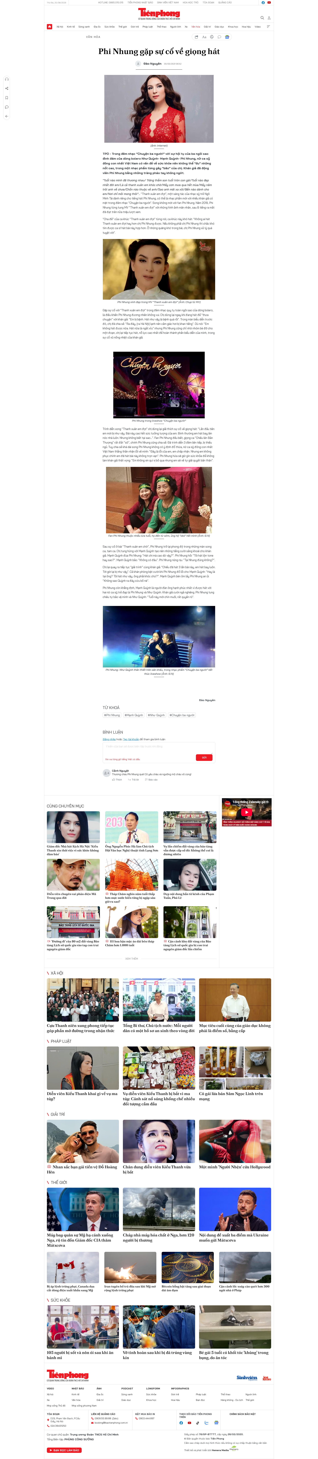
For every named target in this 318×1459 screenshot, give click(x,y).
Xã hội (60, 26)
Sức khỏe (110, 26)
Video (258, 26)
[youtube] (269, 2)
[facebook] (263, 2)
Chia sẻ (6, 88)
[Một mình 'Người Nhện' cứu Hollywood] (235, 1141)
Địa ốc (97, 26)
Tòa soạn (208, 2)
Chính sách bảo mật (243, 1414)
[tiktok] (199, 1423)
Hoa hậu (246, 26)
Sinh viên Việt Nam (168, 2)
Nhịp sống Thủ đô (56, 1405)
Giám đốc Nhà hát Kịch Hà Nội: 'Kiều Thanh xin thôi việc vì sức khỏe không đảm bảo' (73, 850)
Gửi (204, 757)
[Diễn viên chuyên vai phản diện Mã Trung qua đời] (73, 875)
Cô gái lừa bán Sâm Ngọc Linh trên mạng (231, 1096)
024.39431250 (58, 1425)
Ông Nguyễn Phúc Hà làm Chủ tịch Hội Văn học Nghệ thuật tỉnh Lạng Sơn (131, 848)
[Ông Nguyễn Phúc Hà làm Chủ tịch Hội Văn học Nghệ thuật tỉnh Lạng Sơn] (131, 827)
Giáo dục (219, 26)
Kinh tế (71, 26)
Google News (227, 37)
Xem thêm (268, 26)
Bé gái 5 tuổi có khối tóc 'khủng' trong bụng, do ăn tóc (233, 1355)
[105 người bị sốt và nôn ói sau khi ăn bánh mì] (83, 1327)
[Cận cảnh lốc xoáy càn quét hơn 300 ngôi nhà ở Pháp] (245, 1267)
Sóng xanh (84, 26)
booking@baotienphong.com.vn (111, 1422)
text (204, 37)
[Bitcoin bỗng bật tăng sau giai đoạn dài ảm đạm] (188, 1267)
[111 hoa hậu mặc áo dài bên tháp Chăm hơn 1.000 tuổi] (131, 922)
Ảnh (99, 1388)
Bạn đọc (200, 1400)
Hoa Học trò (190, 2)
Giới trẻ (135, 26)
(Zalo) (115, 1418)
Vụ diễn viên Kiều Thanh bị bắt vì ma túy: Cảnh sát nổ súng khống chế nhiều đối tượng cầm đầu (159, 1098)
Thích (119, 779)
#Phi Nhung (112, 715)
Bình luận (6, 107)
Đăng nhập (109, 739)
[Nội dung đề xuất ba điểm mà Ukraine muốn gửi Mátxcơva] (235, 1209)
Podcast (127, 1388)
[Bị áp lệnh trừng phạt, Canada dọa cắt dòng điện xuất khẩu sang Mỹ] (73, 1267)
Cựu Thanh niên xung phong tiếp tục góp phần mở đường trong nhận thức (80, 1028)
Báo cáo (153, 779)
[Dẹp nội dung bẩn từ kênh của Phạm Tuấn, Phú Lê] (189, 875)
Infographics (180, 1388)
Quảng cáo (225, 2)
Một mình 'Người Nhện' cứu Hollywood (234, 1166)
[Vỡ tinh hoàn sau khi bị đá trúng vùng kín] (159, 1327)
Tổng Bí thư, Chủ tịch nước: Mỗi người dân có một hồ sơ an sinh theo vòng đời (159, 1028)
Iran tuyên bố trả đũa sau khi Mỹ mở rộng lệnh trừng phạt (130, 1288)
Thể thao (161, 26)
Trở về (6, 116)
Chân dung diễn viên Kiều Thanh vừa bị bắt (157, 1169)
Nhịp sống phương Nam (84, 1405)
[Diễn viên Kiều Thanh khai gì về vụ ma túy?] (83, 1068)
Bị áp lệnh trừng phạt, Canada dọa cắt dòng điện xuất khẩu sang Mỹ (70, 1288)
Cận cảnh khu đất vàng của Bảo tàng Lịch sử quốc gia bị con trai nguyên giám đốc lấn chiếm (187, 945)
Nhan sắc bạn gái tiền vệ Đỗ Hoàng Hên (82, 1169)
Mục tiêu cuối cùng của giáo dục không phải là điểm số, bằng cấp (235, 1028)
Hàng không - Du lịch (232, 1400)
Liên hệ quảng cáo (103, 1414)
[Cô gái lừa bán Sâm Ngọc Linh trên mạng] (235, 1068)
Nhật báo (78, 1388)
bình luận (219, 37)
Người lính (175, 26)
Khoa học (233, 26)
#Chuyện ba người (182, 715)
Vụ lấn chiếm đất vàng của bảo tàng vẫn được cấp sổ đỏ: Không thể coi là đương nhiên (188, 850)
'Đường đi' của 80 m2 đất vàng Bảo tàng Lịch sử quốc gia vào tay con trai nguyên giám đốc (73, 945)
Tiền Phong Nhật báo (140, 2)
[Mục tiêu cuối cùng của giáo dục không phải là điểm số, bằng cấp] (235, 1000)
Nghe (6, 79)
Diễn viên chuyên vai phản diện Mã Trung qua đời (71, 896)
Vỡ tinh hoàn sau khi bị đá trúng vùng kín (157, 1355)
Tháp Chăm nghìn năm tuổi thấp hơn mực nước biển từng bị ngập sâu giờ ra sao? (130, 898)
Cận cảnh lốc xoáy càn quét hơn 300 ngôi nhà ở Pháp (244, 1288)
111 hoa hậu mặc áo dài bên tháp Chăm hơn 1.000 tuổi (129, 943)
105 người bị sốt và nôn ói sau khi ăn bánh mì (80, 1355)
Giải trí (207, 26)
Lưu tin (6, 97)
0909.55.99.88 (103, 1418)
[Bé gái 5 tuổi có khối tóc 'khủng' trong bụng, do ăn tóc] (235, 1327)
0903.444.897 (146, 1418)
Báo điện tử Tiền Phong (159, 14)
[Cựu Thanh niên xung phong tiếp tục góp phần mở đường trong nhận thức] (83, 1000)
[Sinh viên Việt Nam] (247, 1379)
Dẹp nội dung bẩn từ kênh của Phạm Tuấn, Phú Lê (188, 896)
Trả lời (135, 779)
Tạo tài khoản (131, 739)
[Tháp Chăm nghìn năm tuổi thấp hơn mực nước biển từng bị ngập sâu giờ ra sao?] (131, 875)
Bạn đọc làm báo (66, 1450)
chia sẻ (196, 37)
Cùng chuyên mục (65, 806)
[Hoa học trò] (267, 1379)
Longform (153, 1388)
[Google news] (218, 1423)
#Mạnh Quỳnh (134, 715)
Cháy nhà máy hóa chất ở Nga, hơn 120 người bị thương (158, 1237)
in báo (212, 37)
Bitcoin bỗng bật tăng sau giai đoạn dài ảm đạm (186, 1288)
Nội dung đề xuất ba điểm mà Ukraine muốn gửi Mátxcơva (234, 1237)
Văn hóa (195, 26)
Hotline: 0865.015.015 (110, 2)
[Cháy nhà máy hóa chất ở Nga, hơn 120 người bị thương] (159, 1209)
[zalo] (208, 1423)
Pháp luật (148, 26)
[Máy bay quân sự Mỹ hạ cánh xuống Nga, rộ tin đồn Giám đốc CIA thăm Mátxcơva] (83, 1209)
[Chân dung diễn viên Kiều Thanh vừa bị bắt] (159, 1141)
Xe (186, 26)
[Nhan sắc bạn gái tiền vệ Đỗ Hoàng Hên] (83, 1141)
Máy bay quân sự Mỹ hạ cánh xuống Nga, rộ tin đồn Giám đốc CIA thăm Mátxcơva (80, 1240)
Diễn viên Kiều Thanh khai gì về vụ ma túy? (82, 1096)
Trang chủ (49, 26)
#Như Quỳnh (156, 715)
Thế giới (122, 26)
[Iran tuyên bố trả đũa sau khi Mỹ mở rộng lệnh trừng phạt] (130, 1267)
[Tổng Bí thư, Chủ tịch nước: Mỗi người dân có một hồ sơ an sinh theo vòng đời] (159, 1000)
